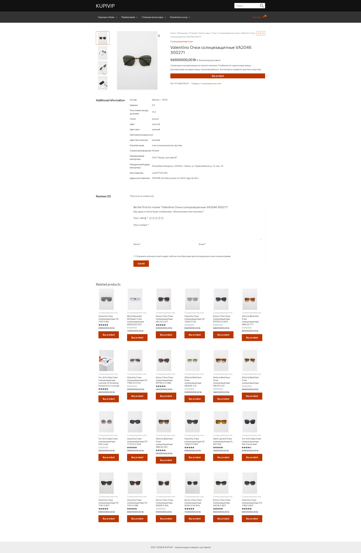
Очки (214, 33)
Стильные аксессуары (152, 17)
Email (202, 244)
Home (173, 33)
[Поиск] (262, 5)
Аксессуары (204, 33)
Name (137, 244)
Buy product (218, 76)
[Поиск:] (248, 5)
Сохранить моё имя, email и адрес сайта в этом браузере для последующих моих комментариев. (183, 256)
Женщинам (182, 33)
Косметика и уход (178, 17)
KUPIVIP (105, 6)
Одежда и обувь (106, 17)
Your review (141, 224)
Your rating (140, 217)
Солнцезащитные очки (228, 33)
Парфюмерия (128, 17)
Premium (193, 33)
